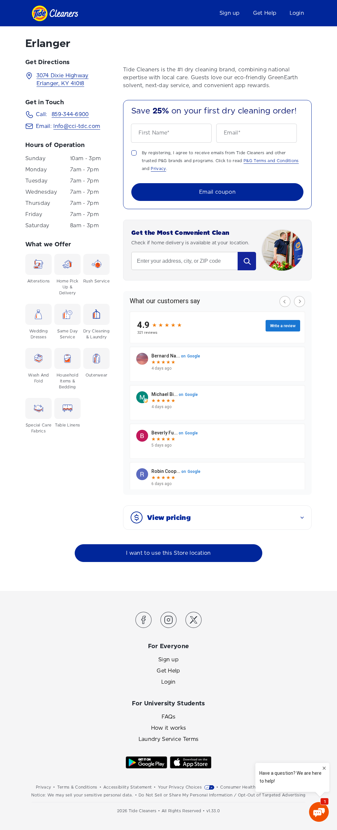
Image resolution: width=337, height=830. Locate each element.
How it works (168, 728)
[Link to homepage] (55, 13)
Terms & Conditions (77, 787)
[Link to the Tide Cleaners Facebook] (143, 621)
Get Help (265, 13)
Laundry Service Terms (169, 739)
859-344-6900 (70, 114)
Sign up (230, 13)
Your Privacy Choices (180, 787)
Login (297, 13)
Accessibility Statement (127, 787)
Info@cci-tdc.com (76, 126)
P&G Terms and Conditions (271, 161)
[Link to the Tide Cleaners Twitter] (193, 621)
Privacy (158, 168)
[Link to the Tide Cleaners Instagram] (168, 621)
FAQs (168, 717)
